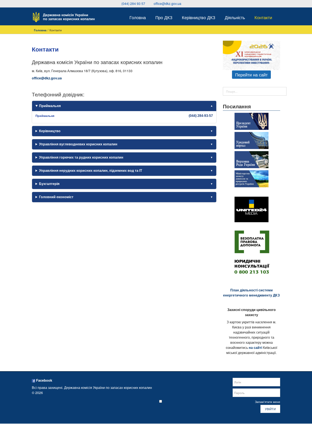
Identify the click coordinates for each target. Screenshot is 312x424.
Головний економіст (56, 197)
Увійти (270, 409)
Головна (40, 30)
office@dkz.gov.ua (47, 78)
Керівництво (49, 131)
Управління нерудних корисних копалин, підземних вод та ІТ (90, 170)
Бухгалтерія (49, 184)
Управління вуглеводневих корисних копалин (78, 144)
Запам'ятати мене (267, 402)
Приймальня (50, 106)
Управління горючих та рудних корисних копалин (81, 157)
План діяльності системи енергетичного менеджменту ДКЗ (251, 293)
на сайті (255, 347)
